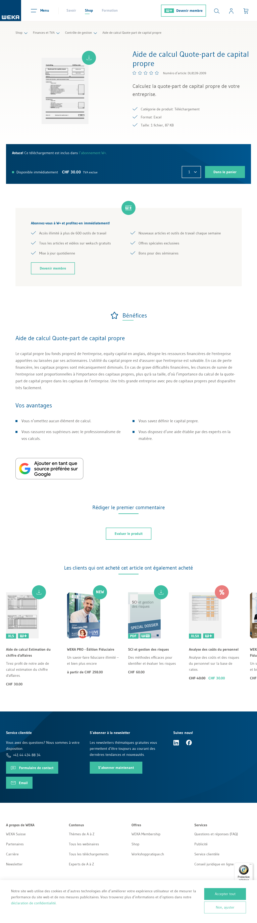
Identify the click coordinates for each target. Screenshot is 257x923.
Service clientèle (206, 854)
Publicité (201, 844)
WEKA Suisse (16, 834)
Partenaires (15, 844)
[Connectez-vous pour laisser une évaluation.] (146, 73)
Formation (110, 10)
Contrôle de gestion (78, 33)
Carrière (12, 854)
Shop (89, 10)
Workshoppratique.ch (148, 854)
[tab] (128, 315)
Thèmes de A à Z (81, 834)
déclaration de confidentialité (33, 903)
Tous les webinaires (84, 844)
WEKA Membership (146, 834)
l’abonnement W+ (92, 153)
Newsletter (14, 864)
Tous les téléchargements (89, 854)
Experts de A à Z (81, 864)
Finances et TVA (44, 33)
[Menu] (250, 865)
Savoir (71, 10)
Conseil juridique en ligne (214, 864)
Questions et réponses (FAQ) (216, 834)
